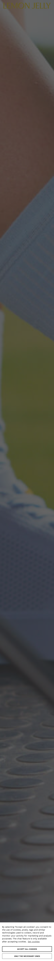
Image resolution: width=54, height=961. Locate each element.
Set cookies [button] (34, 941)
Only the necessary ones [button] (27, 956)
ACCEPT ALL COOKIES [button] (27, 949)
